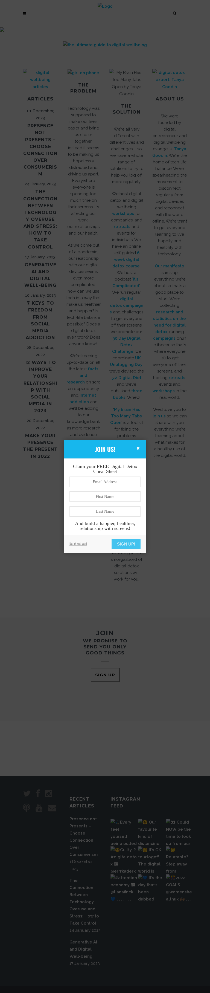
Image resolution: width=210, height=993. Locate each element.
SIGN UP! (126, 544)
